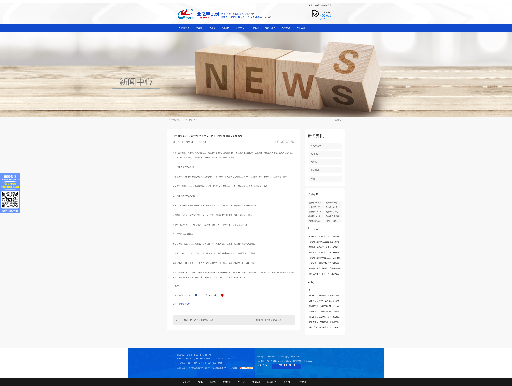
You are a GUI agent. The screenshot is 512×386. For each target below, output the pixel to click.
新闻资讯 (191, 120)
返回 (337, 120)
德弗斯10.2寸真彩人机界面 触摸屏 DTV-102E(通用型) (316, 212)
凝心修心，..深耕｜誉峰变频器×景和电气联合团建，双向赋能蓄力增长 (325, 301)
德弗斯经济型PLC (316, 207)
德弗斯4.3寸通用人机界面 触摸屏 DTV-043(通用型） (316, 216)
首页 (183, 120)
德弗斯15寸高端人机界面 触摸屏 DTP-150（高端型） (334, 207)
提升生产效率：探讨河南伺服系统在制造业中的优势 (325, 274)
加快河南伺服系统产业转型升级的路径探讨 (325, 236)
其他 (313, 178)
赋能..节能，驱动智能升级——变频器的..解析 (325, 327)
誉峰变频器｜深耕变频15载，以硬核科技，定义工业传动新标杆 (325, 306)
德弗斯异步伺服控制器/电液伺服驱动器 (334, 216)
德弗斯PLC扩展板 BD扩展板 (316, 203)
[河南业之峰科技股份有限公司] (198, 14)
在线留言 (327, 5)
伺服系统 (227, 382)
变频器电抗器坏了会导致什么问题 (269, 320)
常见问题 (315, 162)
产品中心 (241, 382)
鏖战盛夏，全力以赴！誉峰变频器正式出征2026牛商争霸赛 (325, 317)
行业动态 (315, 154)
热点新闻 (315, 170)
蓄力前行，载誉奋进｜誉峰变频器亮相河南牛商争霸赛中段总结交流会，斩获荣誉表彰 (325, 295)
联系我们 (310, 5)
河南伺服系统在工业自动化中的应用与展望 (325, 247)
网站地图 (319, 5)
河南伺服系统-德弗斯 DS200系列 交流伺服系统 (334, 221)
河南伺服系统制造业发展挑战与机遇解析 (325, 242)
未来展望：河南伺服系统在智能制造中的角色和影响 (325, 263)
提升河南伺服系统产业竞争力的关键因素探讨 (325, 252)
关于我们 (302, 382)
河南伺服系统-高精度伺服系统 (316, 221)
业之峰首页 (185, 382)
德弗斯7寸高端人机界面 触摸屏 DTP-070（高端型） (334, 212)
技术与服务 (271, 382)
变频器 (200, 382)
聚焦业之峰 (201, 120)
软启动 (213, 382)
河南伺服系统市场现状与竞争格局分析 (325, 268)
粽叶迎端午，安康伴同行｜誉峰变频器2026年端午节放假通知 (325, 322)
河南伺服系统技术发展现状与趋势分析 (325, 258)
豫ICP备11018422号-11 (223, 358)
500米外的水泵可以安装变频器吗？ (198, 320)
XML (184, 358)
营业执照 (256, 382)
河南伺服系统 (184, 304)
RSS (179, 358)
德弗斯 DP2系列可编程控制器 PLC (334, 203)
